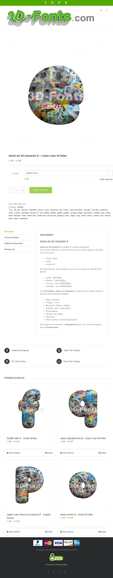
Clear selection (106, 179)
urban (15, 218)
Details (50, 453)
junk (103, 213)
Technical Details (11, 237)
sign (78, 215)
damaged (25, 213)
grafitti (59, 213)
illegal (80, 213)
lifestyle (17, 215)
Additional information (13, 243)
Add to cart (41, 190)
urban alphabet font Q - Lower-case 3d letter (83, 438)
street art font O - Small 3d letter (76, 514)
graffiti (53, 213)
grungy (73, 213)
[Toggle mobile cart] (101, 10)
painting (60, 215)
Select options (14, 453)
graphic (66, 213)
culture (17, 213)
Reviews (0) (9, 249)
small (83, 215)
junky (108, 213)
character (54, 210)
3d (15, 210)
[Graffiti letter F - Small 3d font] (30, 409)
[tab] (17, 232)
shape (72, 215)
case (47, 210)
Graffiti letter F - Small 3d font (22, 438)
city (60, 210)
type (10, 218)
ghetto (46, 213)
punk (67, 215)
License (15, 173)
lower (24, 215)
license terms (52, 327)
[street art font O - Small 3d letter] (83, 485)
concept (86, 210)
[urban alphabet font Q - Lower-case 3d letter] (83, 409)
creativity (104, 210)
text (101, 215)
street (89, 215)
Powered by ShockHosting (56, 565)
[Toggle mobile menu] (107, 10)
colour (65, 210)
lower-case (31, 215)
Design (20, 207)
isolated (96, 213)
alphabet (33, 210)
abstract (24, 210)
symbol (96, 215)
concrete (95, 210)
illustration (88, 213)
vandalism (23, 218)
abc (18, 210)
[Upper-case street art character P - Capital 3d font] (30, 485)
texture (107, 215)
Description (9, 231)
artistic (41, 210)
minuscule (51, 215)
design (33, 213)
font (41, 213)
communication (75, 210)
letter (11, 215)
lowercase (41, 215)
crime (11, 213)
